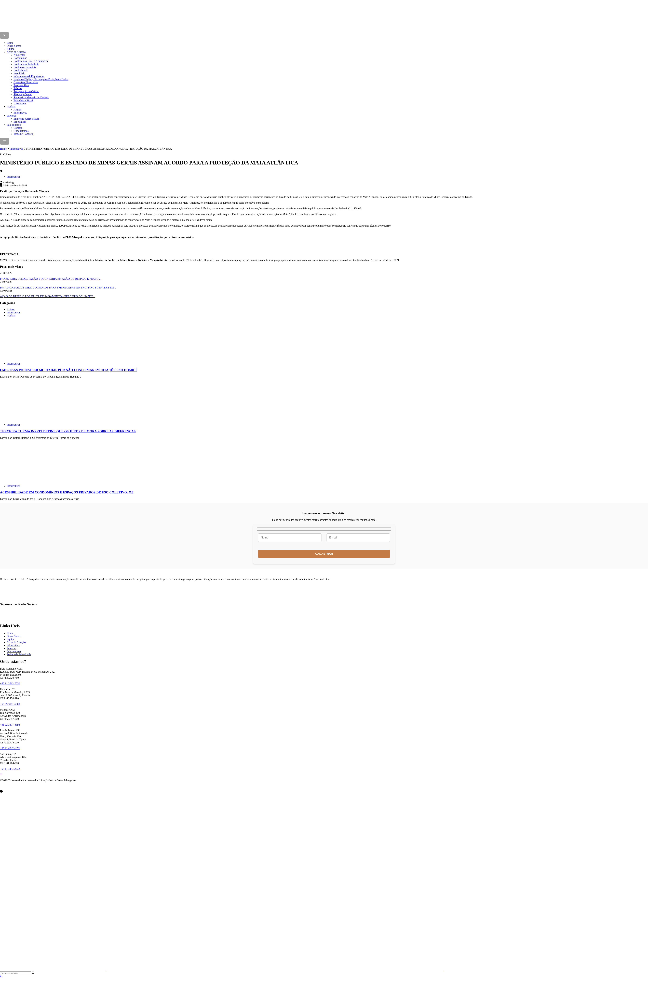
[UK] (545, 969)
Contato (18, 127)
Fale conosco (14, 124)
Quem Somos (14, 45)
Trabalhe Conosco (23, 133)
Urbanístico (20, 103)
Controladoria (21, 70)
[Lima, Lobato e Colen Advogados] (65, 30)
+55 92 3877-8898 (10, 724)
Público (18, 88)
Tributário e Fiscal (23, 100)
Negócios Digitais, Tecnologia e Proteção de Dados (41, 79)
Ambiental (19, 54)
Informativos (20, 112)
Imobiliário (19, 73)
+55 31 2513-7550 (10, 683)
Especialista (20, 121)
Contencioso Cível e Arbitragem (31, 61)
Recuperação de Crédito (26, 91)
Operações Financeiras (26, 82)
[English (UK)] (5, 982)
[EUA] (275, 969)
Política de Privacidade (19, 654)
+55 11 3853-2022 (10, 768)
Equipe (10, 48)
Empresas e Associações (26, 118)
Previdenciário (21, 85)
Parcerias (11, 115)
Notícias (11, 106)
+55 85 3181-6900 (10, 704)
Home (10, 42)
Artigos (17, 109)
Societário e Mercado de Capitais (31, 97)
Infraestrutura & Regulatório (29, 76)
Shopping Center (23, 94)
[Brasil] (53, 969)
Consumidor (20, 58)
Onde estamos (21, 130)
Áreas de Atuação (16, 51)
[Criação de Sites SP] (6, 787)
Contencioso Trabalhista (26, 64)
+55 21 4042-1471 (10, 748)
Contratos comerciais (25, 67)
